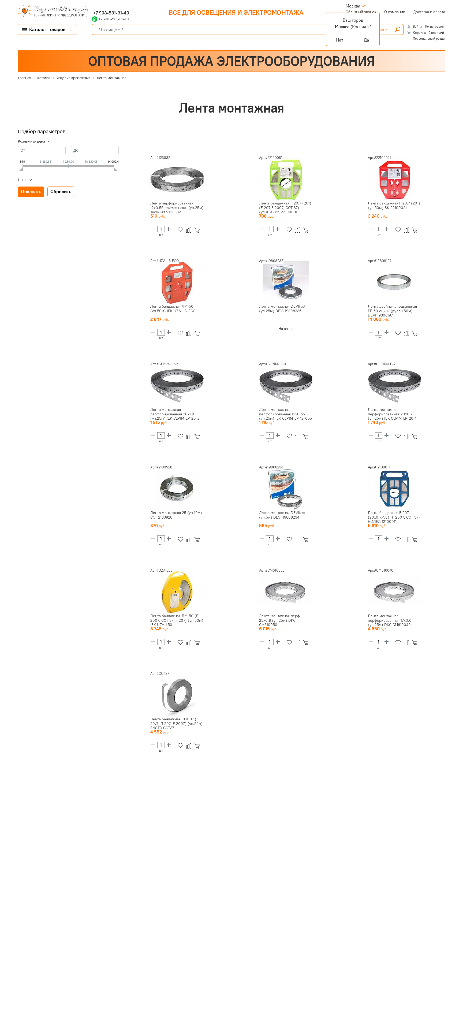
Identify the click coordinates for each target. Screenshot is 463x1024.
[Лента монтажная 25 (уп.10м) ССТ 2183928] (177, 489)
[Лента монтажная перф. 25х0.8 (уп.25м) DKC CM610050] (286, 592)
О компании (394, 11)
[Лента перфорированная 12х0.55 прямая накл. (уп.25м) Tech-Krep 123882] (177, 179)
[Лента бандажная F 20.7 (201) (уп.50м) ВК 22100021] (394, 179)
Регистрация (434, 26)
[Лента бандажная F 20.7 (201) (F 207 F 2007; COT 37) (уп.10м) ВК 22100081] (286, 179)
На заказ (285, 328)
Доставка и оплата (429, 11)
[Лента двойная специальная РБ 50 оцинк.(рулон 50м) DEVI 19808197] (394, 282)
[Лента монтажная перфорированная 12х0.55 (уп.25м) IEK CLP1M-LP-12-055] (286, 385)
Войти (418, 26)
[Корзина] (198, 230)
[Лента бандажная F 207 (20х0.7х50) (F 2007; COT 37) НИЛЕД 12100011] (394, 489)
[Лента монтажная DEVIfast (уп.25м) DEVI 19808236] (286, 282)
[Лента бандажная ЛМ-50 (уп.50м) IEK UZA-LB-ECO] (177, 282)
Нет (339, 40)
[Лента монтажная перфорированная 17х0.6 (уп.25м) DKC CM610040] (394, 592)
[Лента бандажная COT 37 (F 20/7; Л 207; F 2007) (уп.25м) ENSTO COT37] (177, 695)
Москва (353, 6)
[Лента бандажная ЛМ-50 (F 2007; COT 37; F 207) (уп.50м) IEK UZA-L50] (177, 592)
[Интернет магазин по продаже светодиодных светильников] (51, 11)
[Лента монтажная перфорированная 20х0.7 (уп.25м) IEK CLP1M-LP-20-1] (394, 385)
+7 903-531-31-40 (110, 13)
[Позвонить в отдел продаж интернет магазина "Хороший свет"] (93, 6)
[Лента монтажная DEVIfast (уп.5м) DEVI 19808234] (286, 489)
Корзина (419, 33)
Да (366, 40)
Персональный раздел (429, 38)
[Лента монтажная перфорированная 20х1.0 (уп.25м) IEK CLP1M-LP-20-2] (177, 385)
